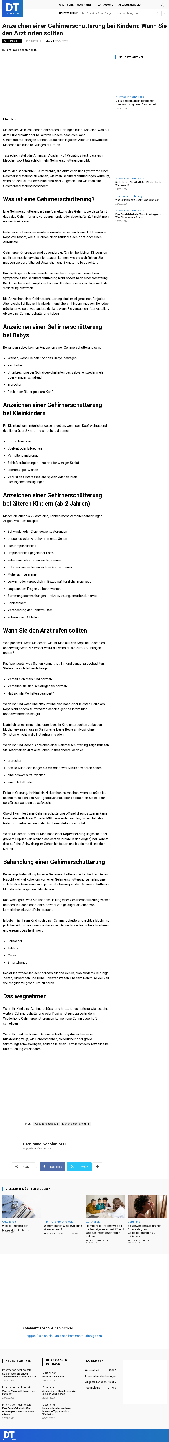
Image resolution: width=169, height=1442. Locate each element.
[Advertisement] (57, 76)
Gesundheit (12, 41)
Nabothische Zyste (53, 1376)
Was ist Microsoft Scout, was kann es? (137, 200)
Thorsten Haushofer (54, 1233)
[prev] (157, 13)
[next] (164, 13)
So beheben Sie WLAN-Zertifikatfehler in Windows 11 (19, 1375)
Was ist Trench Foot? (15, 1225)
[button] (162, 4)
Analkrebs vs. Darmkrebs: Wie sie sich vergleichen (59, 1392)
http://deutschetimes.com (37, 1148)
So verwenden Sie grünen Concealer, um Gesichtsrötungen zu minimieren (144, 1231)
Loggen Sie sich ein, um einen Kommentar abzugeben (63, 1336)
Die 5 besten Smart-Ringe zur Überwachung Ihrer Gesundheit (135, 102)
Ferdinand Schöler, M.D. (21, 49)
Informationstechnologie (130, 96)
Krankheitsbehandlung (75, 1123)
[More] (97, 1166)
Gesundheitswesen (46, 1123)
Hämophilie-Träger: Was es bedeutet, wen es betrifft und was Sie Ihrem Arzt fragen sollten (105, 1231)
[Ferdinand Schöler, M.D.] (13, 1147)
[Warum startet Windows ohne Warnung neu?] (63, 1206)
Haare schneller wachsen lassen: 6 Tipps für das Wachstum (56, 1411)
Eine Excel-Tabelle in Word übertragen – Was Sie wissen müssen (138, 216)
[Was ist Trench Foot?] (21, 1206)
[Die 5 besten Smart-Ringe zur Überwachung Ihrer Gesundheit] (140, 78)
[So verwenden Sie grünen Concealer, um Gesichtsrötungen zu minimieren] (147, 1206)
